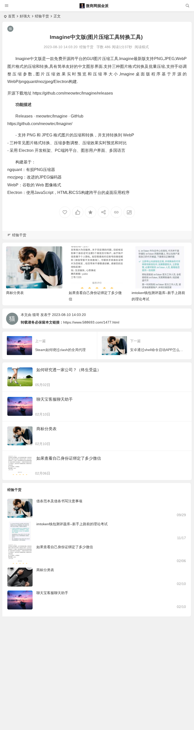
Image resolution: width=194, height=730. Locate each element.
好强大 (25, 16)
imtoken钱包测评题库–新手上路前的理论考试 (72, 524)
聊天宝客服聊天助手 (54, 399)
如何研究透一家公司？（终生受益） (68, 370)
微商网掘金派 (97, 6)
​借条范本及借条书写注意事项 (59, 501)
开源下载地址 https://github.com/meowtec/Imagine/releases (60, 93)
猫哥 (35, 315)
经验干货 (42, 16)
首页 (11, 16)
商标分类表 (15, 293)
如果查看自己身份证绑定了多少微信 (68, 458)
